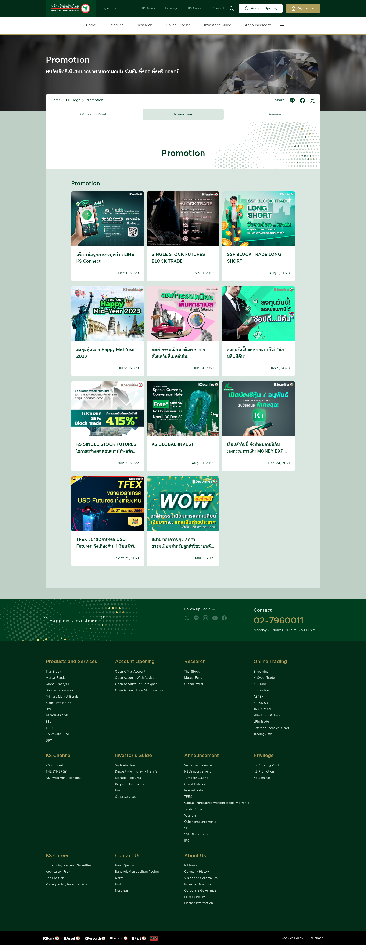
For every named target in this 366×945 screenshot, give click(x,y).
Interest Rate (193, 790)
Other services (125, 797)
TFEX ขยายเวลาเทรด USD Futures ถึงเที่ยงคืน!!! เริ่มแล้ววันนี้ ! (106, 546)
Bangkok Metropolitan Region (137, 872)
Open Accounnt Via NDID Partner (139, 690)
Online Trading (178, 25)
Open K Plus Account (130, 672)
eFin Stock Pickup (267, 716)
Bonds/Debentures (59, 690)
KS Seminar (262, 778)
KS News (148, 8)
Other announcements (200, 822)
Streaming (261, 672)
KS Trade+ (261, 690)
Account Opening (264, 8)
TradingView (263, 734)
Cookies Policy (292, 938)
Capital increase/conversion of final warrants (216, 803)
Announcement (258, 25)
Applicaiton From (58, 872)
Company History (197, 872)
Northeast (122, 891)
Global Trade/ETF (58, 684)
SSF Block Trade (196, 834)
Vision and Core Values (201, 878)
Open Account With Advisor (135, 678)
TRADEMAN (262, 709)
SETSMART (262, 703)
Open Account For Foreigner (136, 684)
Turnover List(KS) (197, 778)
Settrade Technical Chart (271, 728)
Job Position (55, 878)
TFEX (49, 728)
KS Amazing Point (91, 114)
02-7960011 (279, 621)
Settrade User (125, 765)
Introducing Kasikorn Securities (68, 866)
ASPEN (259, 697)
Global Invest (193, 684)
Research (144, 25)
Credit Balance (195, 784)
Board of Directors (197, 884)
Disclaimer (315, 938)
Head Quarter (125, 866)
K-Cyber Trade (264, 678)
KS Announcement (197, 772)
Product (116, 25)
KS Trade (260, 684)
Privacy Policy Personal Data (66, 884)
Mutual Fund (193, 678)
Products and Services (71, 661)
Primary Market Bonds (62, 697)
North (119, 878)
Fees (118, 790)
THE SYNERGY (56, 772)
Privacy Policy (194, 897)
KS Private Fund (57, 734)
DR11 (49, 741)
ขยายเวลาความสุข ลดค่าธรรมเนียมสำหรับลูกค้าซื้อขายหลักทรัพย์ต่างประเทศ (183, 546)
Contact (219, 8)
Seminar (274, 114)
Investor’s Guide (217, 25)
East (118, 884)
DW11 (49, 709)
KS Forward (54, 765)
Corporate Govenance (200, 891)
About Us (195, 855)
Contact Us (127, 855)
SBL (48, 722)
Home (91, 25)
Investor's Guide (133, 755)
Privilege (171, 8)
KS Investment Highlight (63, 778)
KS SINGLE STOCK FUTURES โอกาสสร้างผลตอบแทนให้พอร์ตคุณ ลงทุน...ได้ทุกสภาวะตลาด (106, 451)
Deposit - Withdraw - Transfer (137, 772)
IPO (187, 841)
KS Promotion (264, 772)
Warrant (190, 816)
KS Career (195, 8)
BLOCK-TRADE (57, 716)
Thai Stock (53, 672)
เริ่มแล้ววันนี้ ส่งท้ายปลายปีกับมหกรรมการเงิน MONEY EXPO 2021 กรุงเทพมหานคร (257, 451)
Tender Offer (193, 809)
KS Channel (59, 755)
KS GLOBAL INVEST (173, 444)
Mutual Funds (55, 678)
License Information (198, 903)
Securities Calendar (198, 765)
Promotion (94, 100)
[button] (232, 8)
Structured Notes (58, 703)
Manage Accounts (128, 778)
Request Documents (129, 784)
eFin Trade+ (262, 722)
